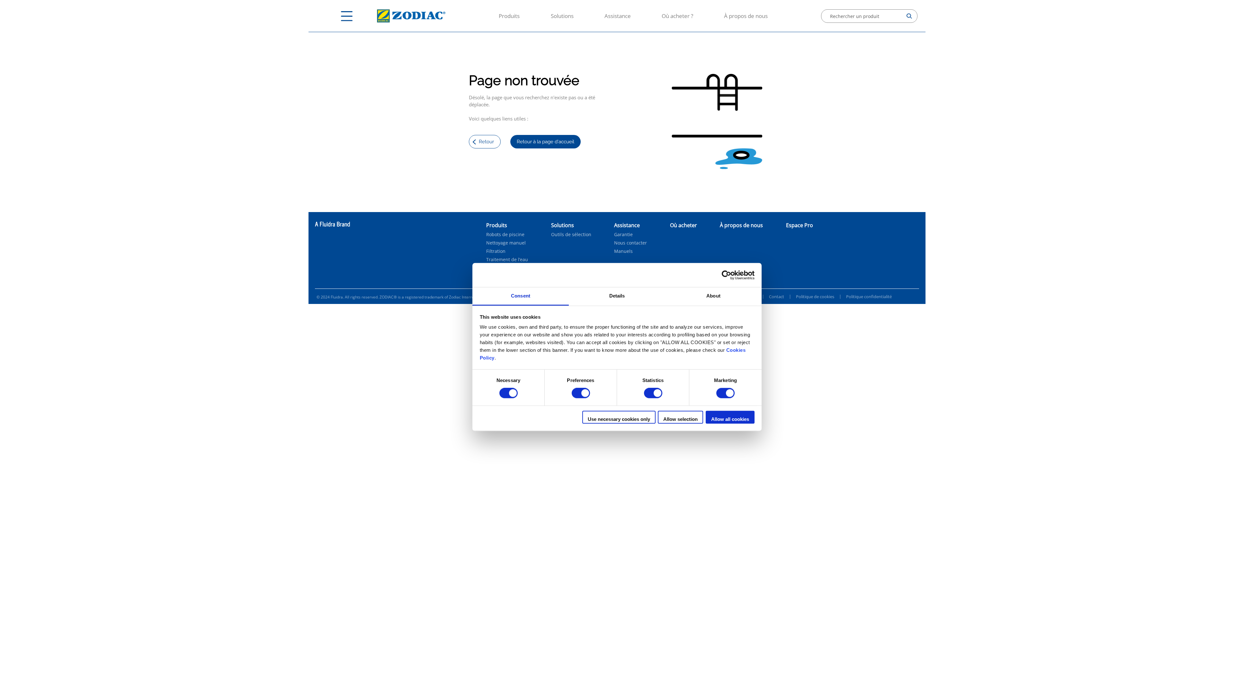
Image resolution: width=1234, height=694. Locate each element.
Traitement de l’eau (507, 259)
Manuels (623, 251)
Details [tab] (617, 295)
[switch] (581, 393)
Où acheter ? (677, 16)
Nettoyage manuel (506, 242)
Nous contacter (630, 242)
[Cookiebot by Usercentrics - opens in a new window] (726, 275)
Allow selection (680, 419)
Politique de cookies (815, 296)
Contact (776, 296)
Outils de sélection (571, 234)
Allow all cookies (730, 419)
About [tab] (713, 295)
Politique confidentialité (869, 296)
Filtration (495, 251)
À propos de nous (746, 16)
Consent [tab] (520, 295)
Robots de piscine (505, 234)
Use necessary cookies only (619, 419)
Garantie (623, 234)
